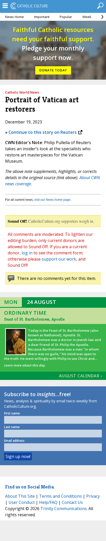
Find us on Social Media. (30, 487)
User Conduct (21, 502)
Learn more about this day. (25, 365)
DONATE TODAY (53, 70)
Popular (66, 16)
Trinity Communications (63, 508)
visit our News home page (52, 200)
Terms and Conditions (60, 496)
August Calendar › (80, 376)
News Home (14, 16)
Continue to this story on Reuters (42, 132)
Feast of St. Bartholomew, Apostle (34, 319)
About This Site (20, 496)
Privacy (93, 496)
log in (27, 253)
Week (86, 16)
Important (41, 16)
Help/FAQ (48, 502)
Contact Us (72, 502)
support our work (59, 259)
